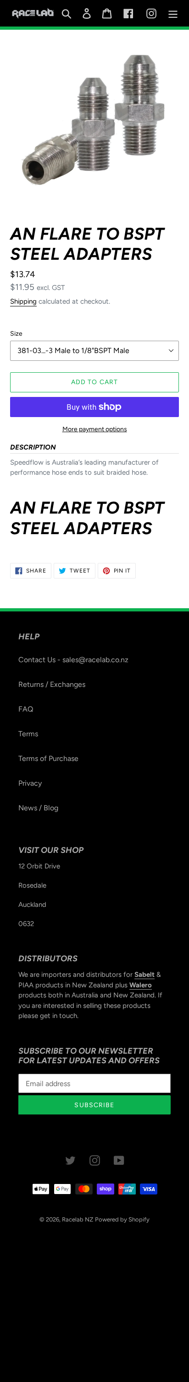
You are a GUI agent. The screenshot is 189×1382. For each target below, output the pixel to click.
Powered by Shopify (122, 1219)
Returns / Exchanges (51, 684)
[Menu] (173, 13)
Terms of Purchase (48, 758)
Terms (28, 733)
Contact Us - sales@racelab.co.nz (73, 659)
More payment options (94, 429)
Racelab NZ (77, 1219)
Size (16, 333)
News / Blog (38, 807)
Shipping (23, 301)
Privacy (30, 783)
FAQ (25, 709)
